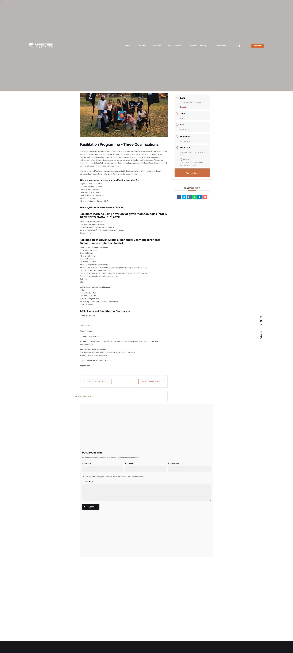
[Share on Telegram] (199, 197)
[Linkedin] (189, 197)
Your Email (129, 463)
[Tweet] (184, 197)
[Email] (204, 197)
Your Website (173, 463)
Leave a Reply (87, 482)
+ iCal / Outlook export (151, 381)
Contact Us (257, 46)
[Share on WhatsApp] (194, 197)
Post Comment (90, 507)
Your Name (86, 463)
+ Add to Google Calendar (97, 381)
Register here (85, 365)
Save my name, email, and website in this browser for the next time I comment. (114, 477)
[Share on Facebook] (179, 197)
